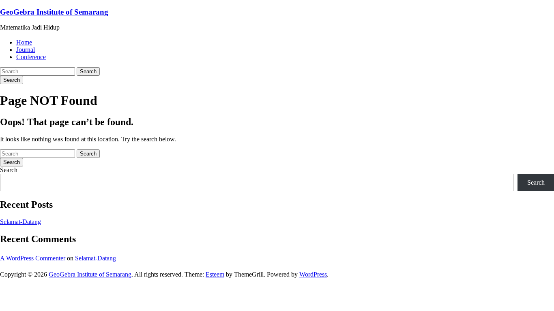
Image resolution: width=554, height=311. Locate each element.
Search (88, 71)
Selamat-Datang (20, 221)
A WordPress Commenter (32, 258)
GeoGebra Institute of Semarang (54, 12)
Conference (31, 56)
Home (24, 42)
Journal (25, 49)
